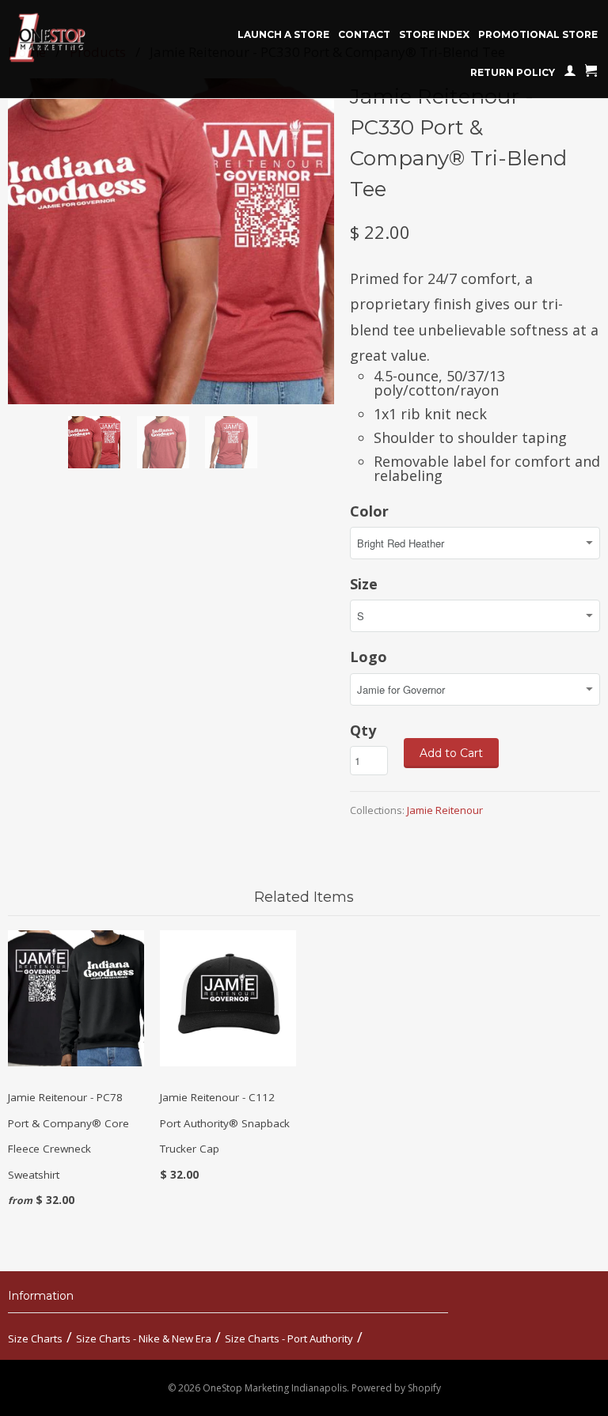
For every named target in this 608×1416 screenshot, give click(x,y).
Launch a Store (283, 34)
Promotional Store (538, 34)
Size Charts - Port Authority (289, 1338)
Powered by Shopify (396, 1388)
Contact (364, 34)
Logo (368, 656)
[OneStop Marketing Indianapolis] (67, 38)
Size (364, 583)
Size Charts (35, 1338)
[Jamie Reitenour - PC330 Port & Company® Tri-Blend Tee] (171, 241)
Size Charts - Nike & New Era (143, 1338)
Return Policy (512, 72)
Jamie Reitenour (445, 810)
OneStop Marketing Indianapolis (275, 1388)
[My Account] (570, 73)
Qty (363, 730)
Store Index (434, 34)
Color (369, 511)
